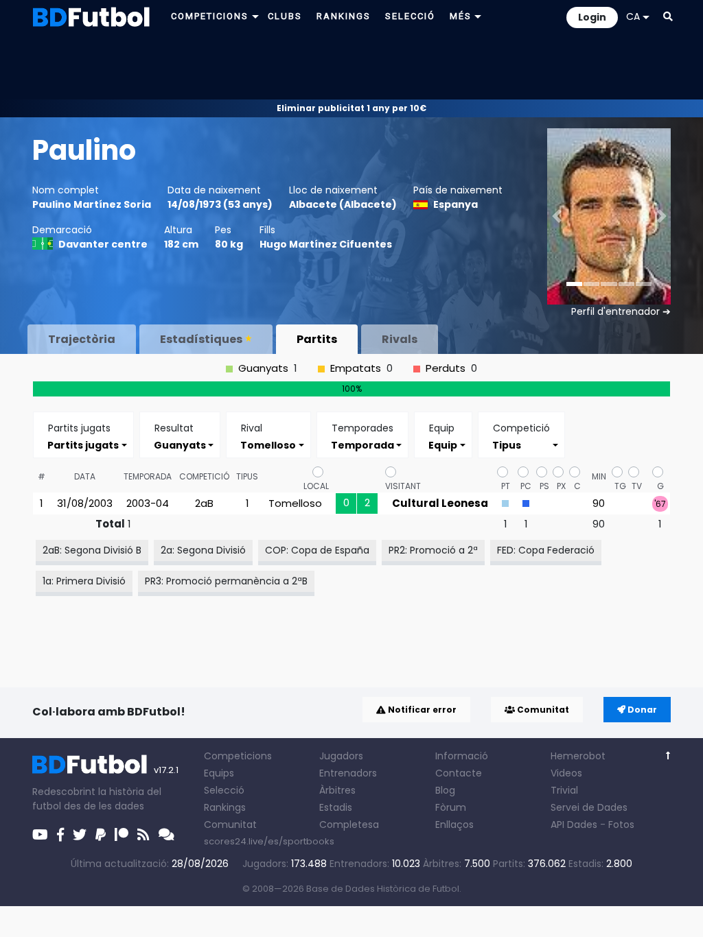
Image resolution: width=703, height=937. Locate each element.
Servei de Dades (589, 807)
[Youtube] (40, 834)
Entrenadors (348, 773)
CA (633, 16)
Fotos (621, 824)
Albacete (313, 204)
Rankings (225, 807)
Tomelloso (295, 503)
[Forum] (166, 834)
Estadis (335, 807)
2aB (204, 503)
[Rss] (143, 834)
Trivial (564, 790)
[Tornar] (668, 755)
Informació (461, 756)
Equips (219, 773)
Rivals (399, 339)
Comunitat (542, 709)
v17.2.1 (166, 769)
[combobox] (83, 445)
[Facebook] (60, 834)
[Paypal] (100, 834)
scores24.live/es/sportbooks (269, 841)
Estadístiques (201, 339)
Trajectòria (81, 339)
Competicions (238, 756)
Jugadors (341, 756)
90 (598, 503)
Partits (317, 339)
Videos (566, 773)
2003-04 (147, 503)
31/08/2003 (85, 503)
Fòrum (450, 807)
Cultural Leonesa (440, 503)
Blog (445, 790)
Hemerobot (578, 756)
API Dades (574, 824)
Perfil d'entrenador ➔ (621, 311)
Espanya (455, 204)
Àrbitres (337, 790)
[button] (668, 16)
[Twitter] (80, 834)
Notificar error (421, 709)
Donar (641, 709)
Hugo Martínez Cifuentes (326, 244)
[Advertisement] (351, 66)
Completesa (349, 824)
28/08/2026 (200, 863)
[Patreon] (121, 834)
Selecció (224, 790)
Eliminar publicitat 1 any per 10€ (351, 108)
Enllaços (454, 824)
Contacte (458, 773)
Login (592, 17)
